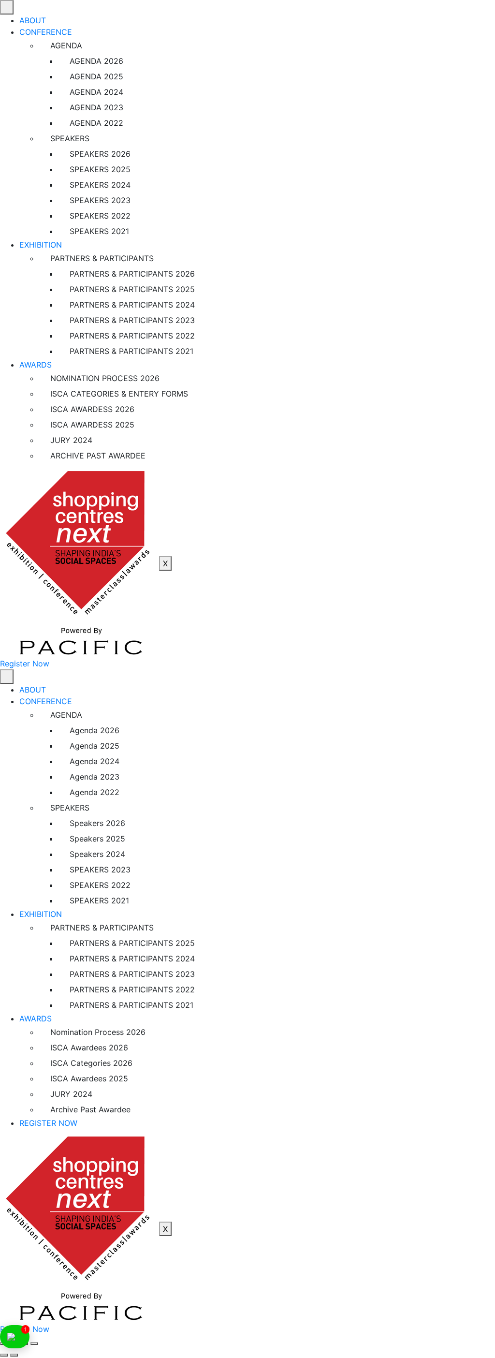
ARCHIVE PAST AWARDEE (98, 455)
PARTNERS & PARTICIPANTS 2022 (132, 335)
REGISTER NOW (48, 1123)
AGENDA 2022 (96, 123)
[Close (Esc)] (34, 1343)
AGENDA (66, 45)
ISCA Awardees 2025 (89, 1078)
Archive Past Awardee (90, 1109)
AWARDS (35, 364)
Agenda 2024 (94, 761)
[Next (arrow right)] (14, 1355)
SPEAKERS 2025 (100, 169)
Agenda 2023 (94, 777)
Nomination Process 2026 (98, 1032)
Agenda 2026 (94, 730)
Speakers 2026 (97, 823)
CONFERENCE (45, 32)
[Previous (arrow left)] (4, 1355)
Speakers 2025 (97, 838)
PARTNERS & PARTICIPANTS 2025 (132, 289)
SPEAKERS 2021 (99, 231)
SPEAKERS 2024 (100, 185)
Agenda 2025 (94, 746)
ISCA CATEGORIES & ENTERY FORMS (119, 394)
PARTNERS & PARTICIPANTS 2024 (132, 305)
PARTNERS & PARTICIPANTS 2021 (131, 351)
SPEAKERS (69, 138)
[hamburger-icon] (7, 7)
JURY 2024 (71, 440)
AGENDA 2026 (96, 61)
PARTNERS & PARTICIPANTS (102, 258)
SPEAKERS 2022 (100, 216)
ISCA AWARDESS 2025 (92, 424)
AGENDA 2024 (96, 92)
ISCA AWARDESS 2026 (92, 409)
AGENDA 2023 (96, 107)
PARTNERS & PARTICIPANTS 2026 (132, 274)
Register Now (24, 663)
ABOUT (32, 20)
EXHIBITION (40, 245)
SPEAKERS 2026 (100, 154)
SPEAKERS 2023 (100, 200)
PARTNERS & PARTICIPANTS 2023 (132, 320)
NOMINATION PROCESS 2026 (105, 378)
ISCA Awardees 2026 (89, 1047)
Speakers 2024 (97, 854)
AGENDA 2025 (96, 76)
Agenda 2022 (94, 792)
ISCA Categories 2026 (91, 1063)
